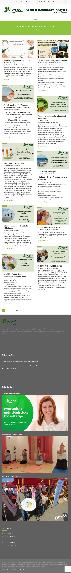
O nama (12, 2)
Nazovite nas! (53, 2)
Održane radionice (45, 122)
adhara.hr (7, 539)
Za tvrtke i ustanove (31, 2)
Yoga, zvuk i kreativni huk (14, 163)
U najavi (53, 65)
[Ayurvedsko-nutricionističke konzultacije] (35, 413)
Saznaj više (41, 289)
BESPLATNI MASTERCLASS (50, 266)
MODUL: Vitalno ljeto (12, 274)
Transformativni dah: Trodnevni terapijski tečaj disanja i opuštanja (17, 106)
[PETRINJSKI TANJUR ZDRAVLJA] (35, 499)
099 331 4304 (8, 533)
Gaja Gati (23, 570)
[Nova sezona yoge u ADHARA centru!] (35, 454)
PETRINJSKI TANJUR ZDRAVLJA (11, 476)
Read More (7, 79)
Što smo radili (19, 65)
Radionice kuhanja (21, 276)
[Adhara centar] (35, 10)
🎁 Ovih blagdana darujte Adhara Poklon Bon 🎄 (17, 61)
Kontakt (43, 2)
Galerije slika (19, 2)
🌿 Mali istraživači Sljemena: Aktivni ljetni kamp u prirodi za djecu (52, 61)
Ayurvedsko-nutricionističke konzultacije (12, 393)
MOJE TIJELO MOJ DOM (49, 227)
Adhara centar (10, 570)
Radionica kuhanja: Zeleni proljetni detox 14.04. (52, 117)
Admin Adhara (9, 65)
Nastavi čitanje (43, 90)
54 (17, 310)
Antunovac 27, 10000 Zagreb (12, 542)
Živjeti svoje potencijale (47, 171)
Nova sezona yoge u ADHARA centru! (12, 434)
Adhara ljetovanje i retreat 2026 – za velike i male (17, 227)
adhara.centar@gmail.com (12, 536)
